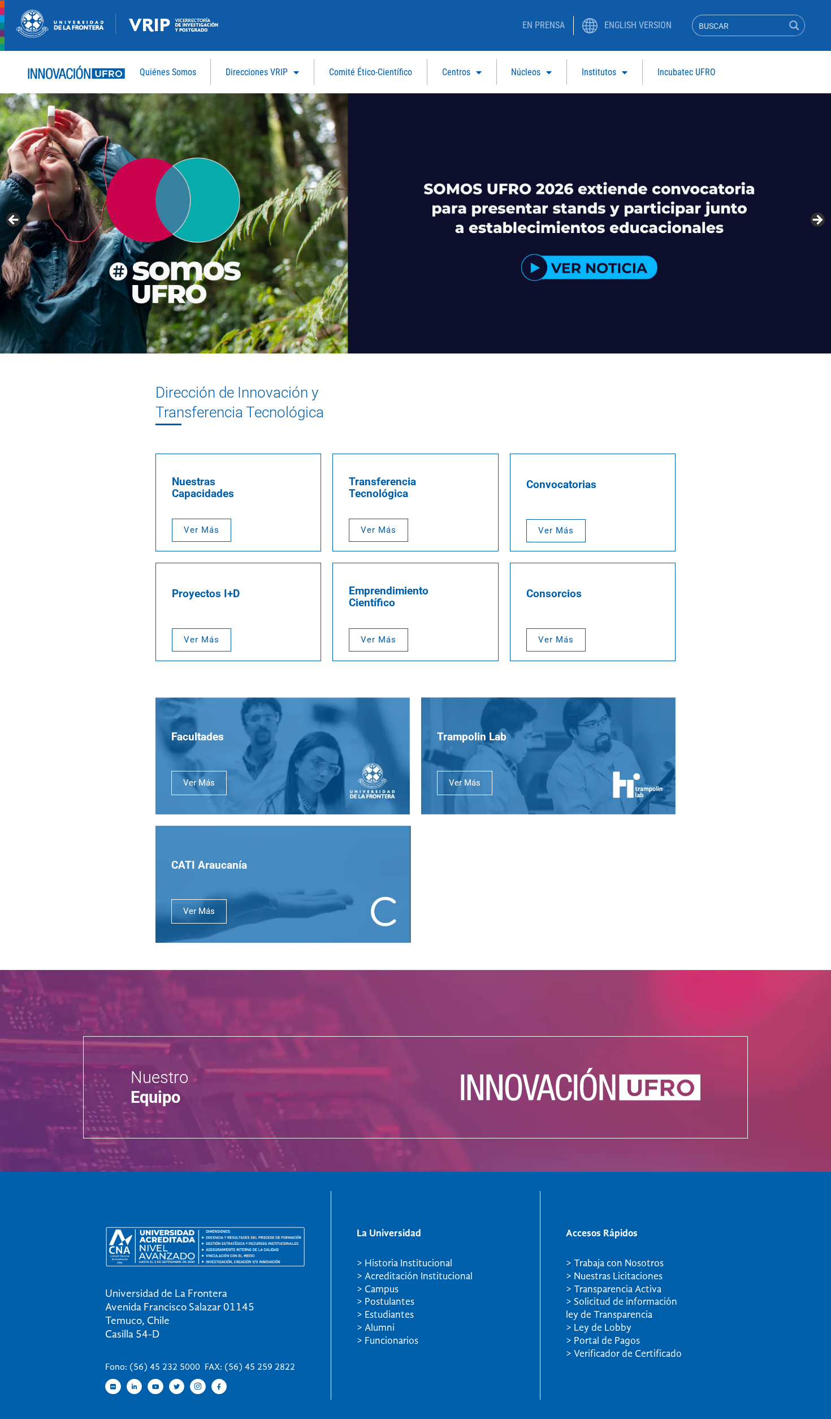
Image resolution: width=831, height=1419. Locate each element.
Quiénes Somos (168, 72)
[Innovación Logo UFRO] (76, 75)
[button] (199, 783)
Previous (14, 220)
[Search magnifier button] (794, 25)
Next (816, 220)
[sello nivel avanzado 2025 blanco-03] (205, 1263)
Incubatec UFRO (686, 72)
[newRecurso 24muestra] (580, 1097)
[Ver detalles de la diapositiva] (415, 223)
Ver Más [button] (201, 530)
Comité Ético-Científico (370, 72)
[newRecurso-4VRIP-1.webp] (174, 34)
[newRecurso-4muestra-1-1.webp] (60, 34)
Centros (456, 72)
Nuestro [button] (159, 1077)
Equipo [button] (155, 1097)
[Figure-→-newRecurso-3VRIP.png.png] (115, 30)
